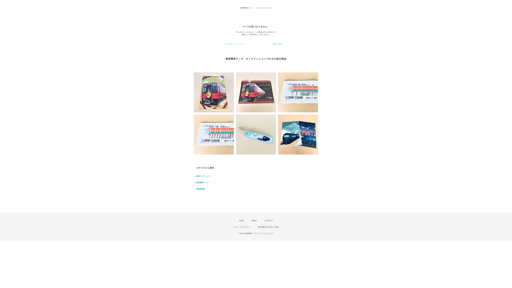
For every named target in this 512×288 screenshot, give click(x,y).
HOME (241, 221)
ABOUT (254, 221)
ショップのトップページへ (234, 44)
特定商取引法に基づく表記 (268, 227)
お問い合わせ (277, 44)
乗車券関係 (200, 189)
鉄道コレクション (203, 176)
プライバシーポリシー (242, 227)
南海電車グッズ (202, 182)
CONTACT (269, 221)
